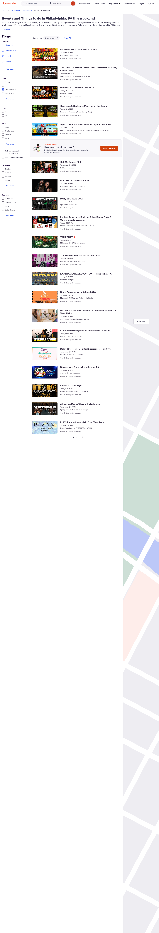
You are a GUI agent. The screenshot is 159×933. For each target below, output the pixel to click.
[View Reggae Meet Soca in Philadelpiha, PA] (45, 372)
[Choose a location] (50, 3)
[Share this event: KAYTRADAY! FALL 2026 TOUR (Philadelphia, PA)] (112, 282)
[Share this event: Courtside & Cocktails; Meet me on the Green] (112, 115)
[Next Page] (83, 437)
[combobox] (61, 3)
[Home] (9, 3)
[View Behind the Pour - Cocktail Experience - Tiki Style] (45, 353)
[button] (114, 3)
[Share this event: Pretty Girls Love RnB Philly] (112, 189)
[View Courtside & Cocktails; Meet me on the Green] (45, 111)
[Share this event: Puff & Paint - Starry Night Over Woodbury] (112, 431)
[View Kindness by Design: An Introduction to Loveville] (45, 335)
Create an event (109, 148)
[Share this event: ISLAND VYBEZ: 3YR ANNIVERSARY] (112, 58)
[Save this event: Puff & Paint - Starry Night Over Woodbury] (117, 431)
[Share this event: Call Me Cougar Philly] (112, 171)
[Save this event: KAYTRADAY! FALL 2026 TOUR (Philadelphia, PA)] (117, 282)
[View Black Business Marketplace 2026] (45, 297)
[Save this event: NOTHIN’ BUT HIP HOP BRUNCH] (117, 96)
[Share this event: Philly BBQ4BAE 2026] (112, 207)
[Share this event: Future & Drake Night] (112, 394)
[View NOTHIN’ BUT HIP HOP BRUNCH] (45, 92)
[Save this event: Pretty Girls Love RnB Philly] (117, 189)
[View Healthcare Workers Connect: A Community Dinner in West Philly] (45, 315)
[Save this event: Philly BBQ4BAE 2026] (117, 207)
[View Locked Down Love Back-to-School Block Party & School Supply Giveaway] (45, 222)
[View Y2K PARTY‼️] (45, 242)
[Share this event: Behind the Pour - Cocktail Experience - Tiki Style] (112, 357)
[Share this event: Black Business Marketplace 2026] (112, 301)
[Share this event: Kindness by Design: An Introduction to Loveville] (112, 339)
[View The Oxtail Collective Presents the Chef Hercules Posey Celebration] (45, 72)
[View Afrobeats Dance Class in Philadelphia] (45, 408)
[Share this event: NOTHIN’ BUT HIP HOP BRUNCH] (112, 96)
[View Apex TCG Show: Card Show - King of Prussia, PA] (45, 129)
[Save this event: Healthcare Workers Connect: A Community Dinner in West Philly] (117, 321)
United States (15, 10)
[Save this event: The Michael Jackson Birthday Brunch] (117, 264)
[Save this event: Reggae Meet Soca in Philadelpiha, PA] (117, 376)
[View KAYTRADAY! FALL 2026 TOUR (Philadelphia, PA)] (45, 278)
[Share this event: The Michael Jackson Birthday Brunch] (112, 264)
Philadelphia (27, 10)
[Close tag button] (57, 37)
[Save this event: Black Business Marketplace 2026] (117, 301)
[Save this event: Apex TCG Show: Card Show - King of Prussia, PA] (117, 133)
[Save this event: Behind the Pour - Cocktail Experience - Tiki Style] (117, 357)
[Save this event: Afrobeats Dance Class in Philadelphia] (117, 413)
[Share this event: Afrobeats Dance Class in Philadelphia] (112, 413)
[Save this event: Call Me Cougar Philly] (117, 171)
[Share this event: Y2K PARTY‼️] (112, 246)
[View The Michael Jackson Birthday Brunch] (45, 260)
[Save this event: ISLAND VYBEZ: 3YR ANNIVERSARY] (117, 58)
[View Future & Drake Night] (45, 390)
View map (141, 321)
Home (5, 10)
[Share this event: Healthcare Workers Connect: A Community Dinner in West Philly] (112, 321)
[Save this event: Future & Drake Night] (117, 394)
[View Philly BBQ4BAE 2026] (45, 203)
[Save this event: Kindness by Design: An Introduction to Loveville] (117, 339)
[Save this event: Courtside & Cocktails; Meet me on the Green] (117, 115)
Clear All (67, 38)
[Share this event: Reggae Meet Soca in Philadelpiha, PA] (112, 376)
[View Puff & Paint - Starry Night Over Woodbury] (45, 427)
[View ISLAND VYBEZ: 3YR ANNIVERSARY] (45, 54)
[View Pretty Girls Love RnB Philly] (45, 185)
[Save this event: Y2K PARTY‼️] (117, 246)
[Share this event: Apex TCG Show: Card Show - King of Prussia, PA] (112, 133)
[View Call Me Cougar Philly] (45, 167)
